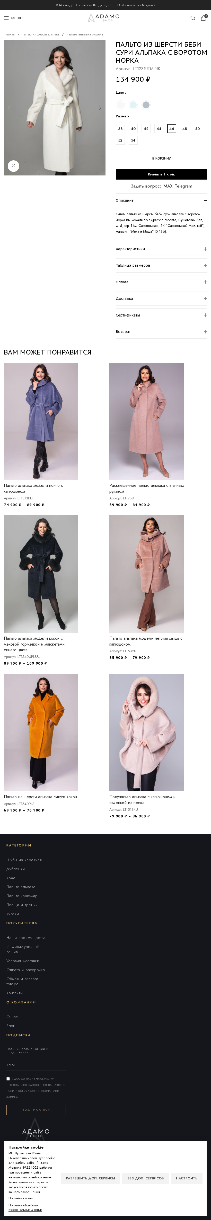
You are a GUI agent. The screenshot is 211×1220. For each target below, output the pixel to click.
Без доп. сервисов (145, 1178)
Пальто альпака (21, 886)
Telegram (183, 186)
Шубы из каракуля (24, 859)
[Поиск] (193, 18)
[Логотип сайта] (105, 17)
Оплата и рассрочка (25, 969)
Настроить (186, 1178)
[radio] (120, 104)
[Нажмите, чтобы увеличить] (13, 166)
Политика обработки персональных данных (25, 1207)
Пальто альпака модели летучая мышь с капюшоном (145, 641)
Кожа (10, 877)
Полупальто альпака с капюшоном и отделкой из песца (142, 799)
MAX (168, 186)
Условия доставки (22, 960)
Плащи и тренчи (22, 904)
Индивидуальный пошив (23, 949)
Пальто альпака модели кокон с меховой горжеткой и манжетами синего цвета (34, 644)
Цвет (120, 92)
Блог (10, 1025)
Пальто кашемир (22, 895)
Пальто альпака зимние (85, 34)
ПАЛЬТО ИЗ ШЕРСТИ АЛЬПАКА (41, 34)
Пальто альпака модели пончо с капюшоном (33, 488)
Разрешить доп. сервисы (90, 1178)
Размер (122, 116)
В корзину (161, 158)
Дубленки (15, 868)
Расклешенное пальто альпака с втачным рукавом (146, 488)
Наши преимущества (26, 937)
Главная (10, 34)
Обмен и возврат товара (22, 981)
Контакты (14, 992)
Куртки (12, 913)
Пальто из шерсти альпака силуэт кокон (40, 797)
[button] (9, 108)
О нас (12, 1016)
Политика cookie (20, 1198)
